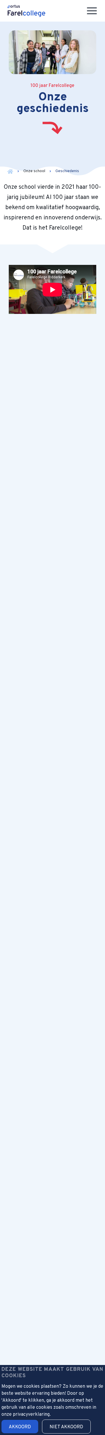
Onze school (34, 171)
